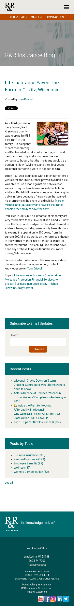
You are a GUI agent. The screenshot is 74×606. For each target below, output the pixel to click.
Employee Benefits (28, 463)
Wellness (22, 467)
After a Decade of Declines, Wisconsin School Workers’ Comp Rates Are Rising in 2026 (40, 397)
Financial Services (43, 279)
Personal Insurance (29, 459)
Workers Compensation (31, 471)
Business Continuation (47, 275)
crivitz (44, 283)
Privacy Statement (37, 591)
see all (9, 482)
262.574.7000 (37, 560)
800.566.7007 (18, 17)
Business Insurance (27, 283)
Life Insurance (23, 275)
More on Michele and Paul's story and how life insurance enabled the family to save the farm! (35, 205)
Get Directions (37, 564)
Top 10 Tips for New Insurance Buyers (37, 422)
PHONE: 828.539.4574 (37, 575)
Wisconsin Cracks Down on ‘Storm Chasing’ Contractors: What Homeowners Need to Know (39, 384)
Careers (37, 17)
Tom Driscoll (25, 99)
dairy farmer (25, 287)
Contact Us (55, 17)
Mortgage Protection (18, 279)
